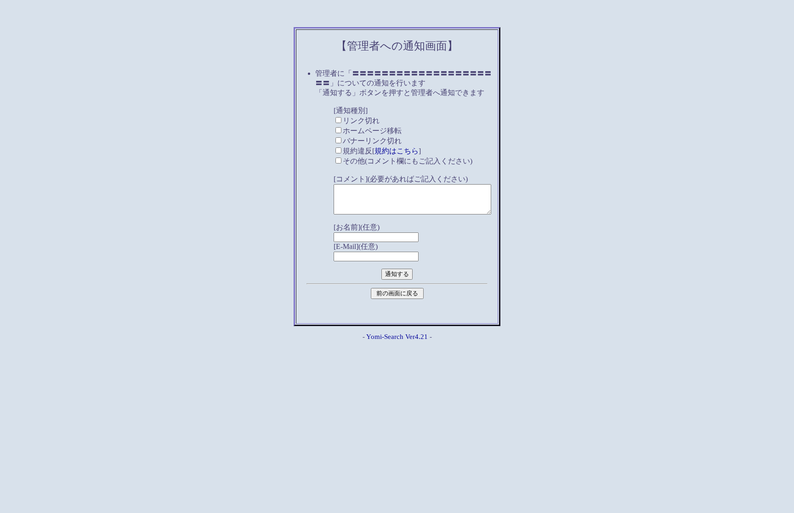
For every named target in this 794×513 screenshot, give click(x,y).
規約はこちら (396, 151)
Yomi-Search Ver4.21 (397, 336)
